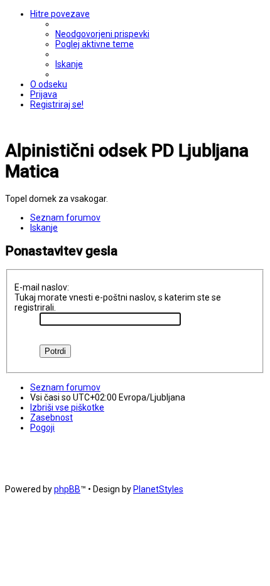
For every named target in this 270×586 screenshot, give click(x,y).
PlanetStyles (158, 489)
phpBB (67, 489)
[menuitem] (102, 34)
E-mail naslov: (41, 287)
